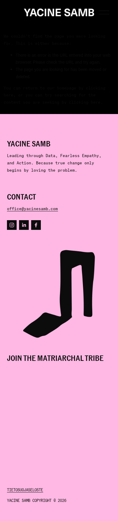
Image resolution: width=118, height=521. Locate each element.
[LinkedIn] (24, 225)
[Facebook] (36, 225)
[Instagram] (12, 225)
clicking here (84, 102)
